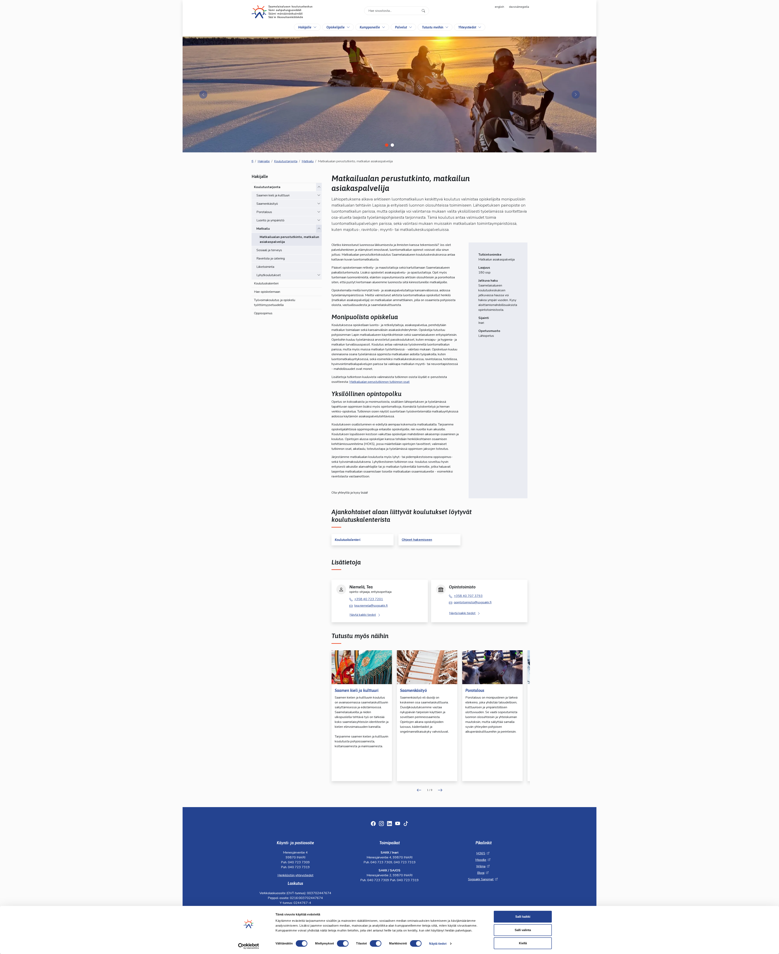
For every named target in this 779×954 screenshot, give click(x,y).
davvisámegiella (519, 7)
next (440, 790)
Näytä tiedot (437, 943)
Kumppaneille (370, 27)
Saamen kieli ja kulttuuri (272, 195)
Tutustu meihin (432, 27)
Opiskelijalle (335, 27)
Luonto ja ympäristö (270, 220)
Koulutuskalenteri (266, 283)
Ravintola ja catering (270, 258)
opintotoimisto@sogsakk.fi (473, 602)
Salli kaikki (522, 916)
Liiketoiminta (265, 267)
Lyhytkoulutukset (268, 275)
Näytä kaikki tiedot (363, 615)
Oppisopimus (263, 313)
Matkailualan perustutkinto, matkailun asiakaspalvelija (289, 239)
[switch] (343, 943)
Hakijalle (304, 27)
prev (419, 790)
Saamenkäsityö (267, 203)
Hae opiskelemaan (267, 292)
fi (252, 161)
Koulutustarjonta (285, 161)
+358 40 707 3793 (468, 596)
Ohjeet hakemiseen (417, 539)
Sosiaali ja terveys (269, 250)
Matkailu (308, 161)
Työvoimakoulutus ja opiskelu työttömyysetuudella (274, 302)
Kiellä (523, 943)
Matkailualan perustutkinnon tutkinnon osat (379, 382)
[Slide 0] (386, 145)
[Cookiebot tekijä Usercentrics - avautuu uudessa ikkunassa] (248, 946)
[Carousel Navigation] (429, 790)
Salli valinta (523, 930)
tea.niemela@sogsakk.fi (371, 605)
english (499, 7)
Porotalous (264, 212)
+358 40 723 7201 (368, 599)
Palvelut (401, 27)
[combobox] (396, 10)
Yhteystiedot (467, 27)
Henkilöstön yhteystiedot (295, 875)
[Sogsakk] (282, 12)
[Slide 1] (392, 145)
